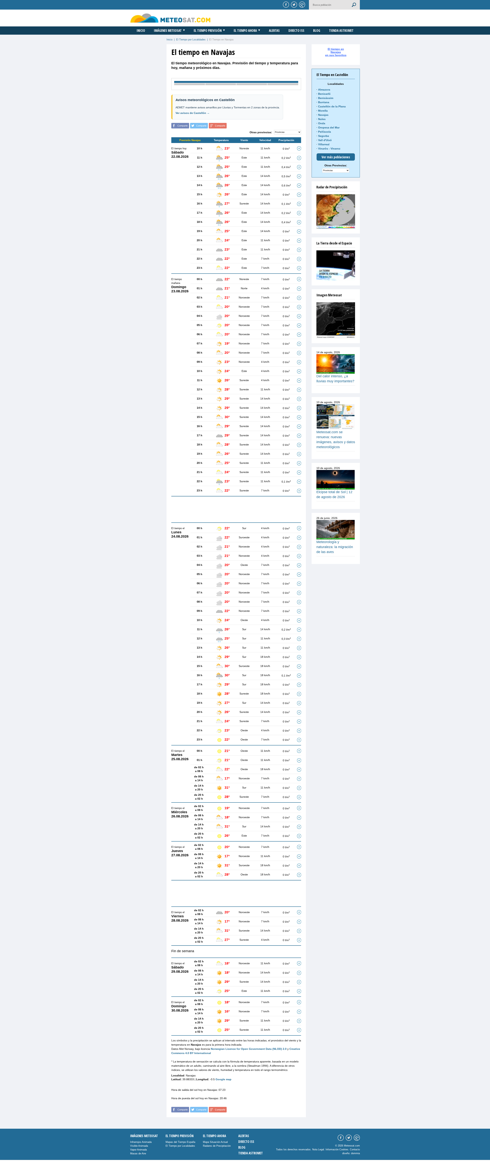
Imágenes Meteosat (168, 30)
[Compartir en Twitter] (293, 4)
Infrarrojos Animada (141, 1142)
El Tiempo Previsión (208, 30)
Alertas (274, 30)
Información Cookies (337, 1149)
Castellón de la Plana (332, 106)
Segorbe (323, 135)
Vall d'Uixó (325, 140)
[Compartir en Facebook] (285, 4)
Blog (316, 30)
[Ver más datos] (299, 148)
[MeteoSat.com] (170, 18)
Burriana (323, 102)
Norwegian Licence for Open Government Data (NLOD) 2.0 (249, 1048)
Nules (322, 119)
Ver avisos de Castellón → (193, 112)
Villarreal (323, 144)
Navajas (323, 114)
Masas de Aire (138, 1153)
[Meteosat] (335, 320)
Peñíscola (324, 131)
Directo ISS (296, 30)
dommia (355, 1153)
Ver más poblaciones (336, 157)
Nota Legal (318, 1149)
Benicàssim (325, 98)
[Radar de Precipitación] (335, 211)
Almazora (324, 89)
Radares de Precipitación (217, 1145)
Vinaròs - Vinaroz (329, 148)
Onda (321, 123)
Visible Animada (139, 1145)
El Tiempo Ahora (245, 30)
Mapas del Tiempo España (180, 1142)
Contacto (355, 1149)
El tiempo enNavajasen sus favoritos (335, 52)
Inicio (141, 30)
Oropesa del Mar (329, 127)
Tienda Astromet (341, 30)
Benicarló (324, 93)
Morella (323, 110)
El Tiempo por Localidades (191, 39)
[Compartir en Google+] (301, 4)
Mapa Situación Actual (215, 1142)
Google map (223, 1079)
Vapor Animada (138, 1149)
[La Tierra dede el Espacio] (335, 265)
